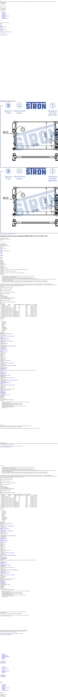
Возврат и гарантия (5, 18)
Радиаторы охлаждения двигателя (5, 31)
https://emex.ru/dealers (9, 530)
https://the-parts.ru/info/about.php (5, 382)
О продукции (4, 14)
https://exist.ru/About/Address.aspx (11, 345)
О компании (4, 12)
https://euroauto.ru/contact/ (4, 343)
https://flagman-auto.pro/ (3, 348)
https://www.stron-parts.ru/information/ (5, 446)
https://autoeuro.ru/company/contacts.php (6, 333)
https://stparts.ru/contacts (3, 372)
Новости (3, 657)
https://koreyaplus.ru (3, 392)
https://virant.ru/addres (3, 389)
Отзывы (3, 17)
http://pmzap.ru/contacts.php (10, 552)
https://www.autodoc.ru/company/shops (12, 569)
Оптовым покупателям (5, 15)
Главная (1, 30)
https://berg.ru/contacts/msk (10, 525)
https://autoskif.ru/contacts (10, 399)
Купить (1, 247)
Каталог (3, 13)
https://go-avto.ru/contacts (4, 350)
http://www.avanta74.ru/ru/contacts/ (5, 375)
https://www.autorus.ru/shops (10, 574)
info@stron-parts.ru (3, 3)
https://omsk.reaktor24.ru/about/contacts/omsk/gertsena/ (8, 365)
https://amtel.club (2, 387)
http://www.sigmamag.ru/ (4, 367)
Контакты (3, 16)
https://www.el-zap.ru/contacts (4, 338)
